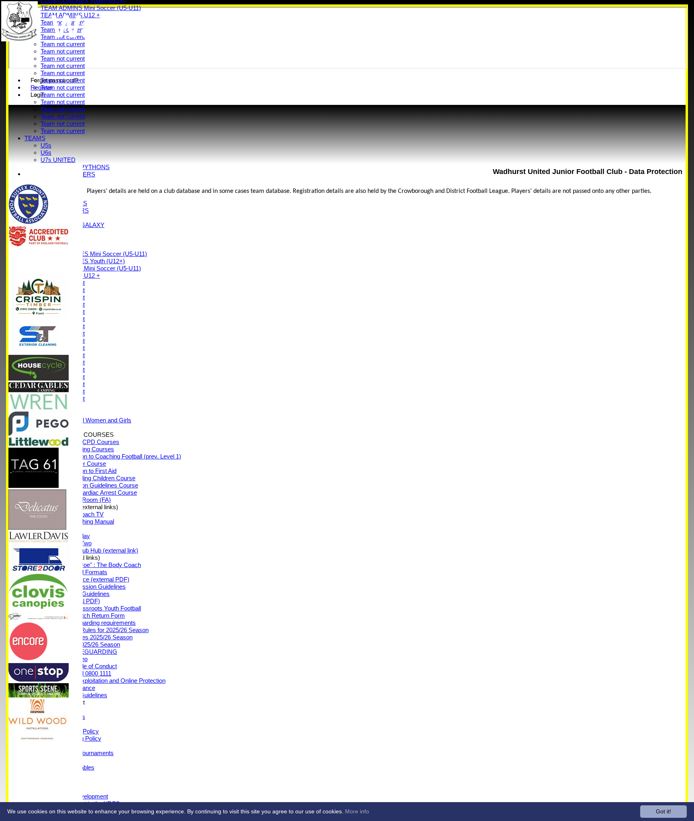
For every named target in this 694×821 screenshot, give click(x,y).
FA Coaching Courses (85, 449)
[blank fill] (38, 273)
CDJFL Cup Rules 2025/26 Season (87, 637)
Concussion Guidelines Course (97, 485)
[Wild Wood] (37, 737)
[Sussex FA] (28, 222)
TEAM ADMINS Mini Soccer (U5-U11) (91, 268)
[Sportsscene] (38, 695)
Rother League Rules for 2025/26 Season (95, 629)
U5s (46, 145)
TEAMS (34, 138)
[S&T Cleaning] (38, 351)
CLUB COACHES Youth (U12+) (83, 261)
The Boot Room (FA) (84, 499)
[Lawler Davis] (38, 540)
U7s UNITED (58, 159)
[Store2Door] (38, 569)
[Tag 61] (33, 485)
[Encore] (28, 659)
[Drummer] (38, 617)
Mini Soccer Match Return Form (83, 615)
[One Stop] (38, 679)
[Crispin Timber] (38, 315)
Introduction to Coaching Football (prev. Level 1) (119, 456)
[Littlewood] (38, 443)
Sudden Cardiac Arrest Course (97, 492)
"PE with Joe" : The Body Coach (99, 564)
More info (357, 811)
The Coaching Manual (85, 521)
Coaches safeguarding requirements (88, 622)
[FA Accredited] (38, 244)
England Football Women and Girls (86, 420)
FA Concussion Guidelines (91, 586)
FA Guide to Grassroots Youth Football (91, 608)
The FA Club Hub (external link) (97, 550)
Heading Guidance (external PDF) (85, 579)
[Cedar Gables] (38, 390)
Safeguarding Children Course (96, 478)
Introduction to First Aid (86, 470)
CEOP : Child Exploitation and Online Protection (103, 680)
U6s (46, 152)
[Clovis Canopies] (38, 609)
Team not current (63, 51)
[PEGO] (38, 433)
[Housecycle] (38, 378)
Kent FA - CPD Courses (88, 441)
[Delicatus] (37, 527)
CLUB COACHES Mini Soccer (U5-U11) (94, 253)
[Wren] (38, 407)
